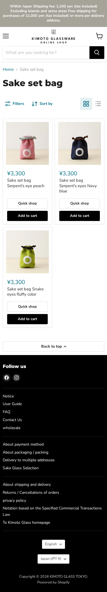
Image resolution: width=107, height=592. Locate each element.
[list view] (98, 104)
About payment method (23, 444)
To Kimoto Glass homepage (26, 522)
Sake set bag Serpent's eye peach (25, 183)
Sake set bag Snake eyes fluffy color (25, 291)
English (51, 544)
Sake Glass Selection (21, 468)
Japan (51, 558)
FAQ (6, 411)
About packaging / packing (25, 452)
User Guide (12, 404)
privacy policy (14, 500)
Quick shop (27, 203)
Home (8, 69)
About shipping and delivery (27, 484)
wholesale (11, 427)
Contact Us (12, 419)
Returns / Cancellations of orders (31, 492)
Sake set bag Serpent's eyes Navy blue (78, 186)
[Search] (96, 52)
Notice (8, 396)
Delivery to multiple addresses (29, 460)
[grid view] (86, 104)
